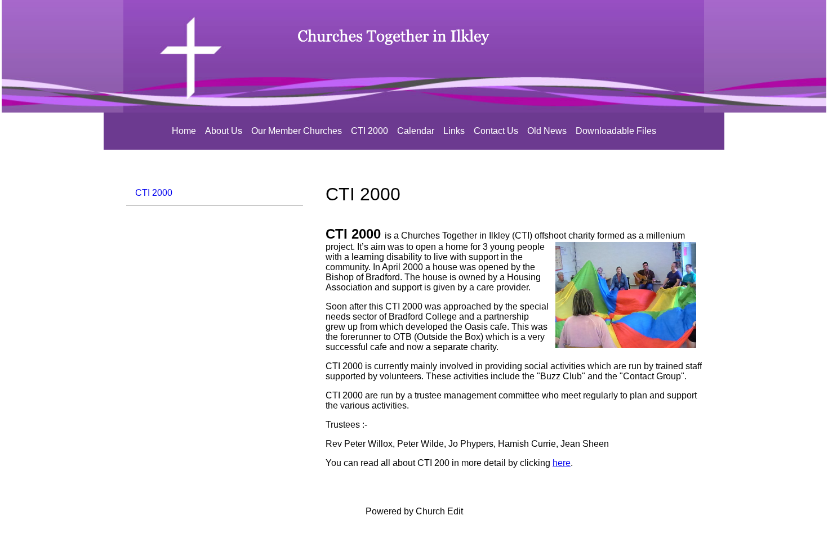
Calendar (415, 131)
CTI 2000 (369, 131)
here (562, 463)
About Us (223, 131)
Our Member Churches (296, 131)
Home (184, 131)
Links (454, 131)
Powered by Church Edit (414, 511)
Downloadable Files (616, 131)
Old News (547, 131)
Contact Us (496, 131)
